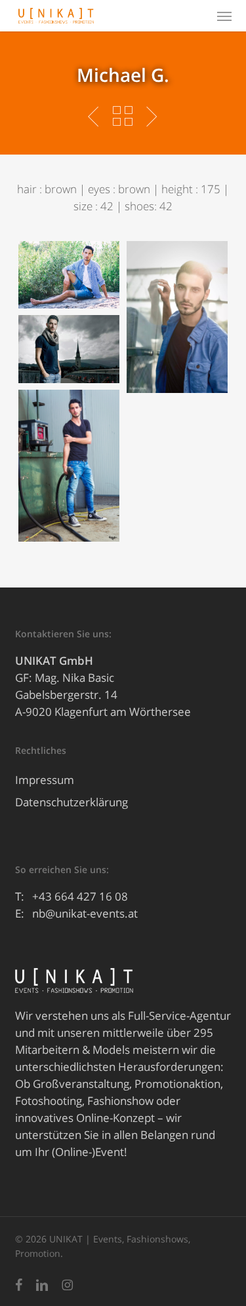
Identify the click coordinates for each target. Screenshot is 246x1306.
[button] (224, 15)
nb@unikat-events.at (85, 913)
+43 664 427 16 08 (80, 896)
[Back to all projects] (123, 116)
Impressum (44, 779)
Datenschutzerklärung (71, 802)
